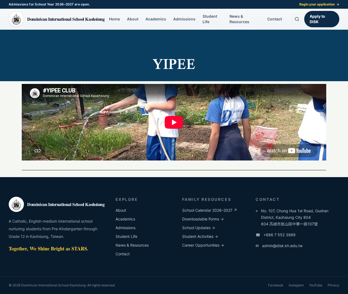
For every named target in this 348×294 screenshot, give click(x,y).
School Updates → (198, 227)
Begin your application (319, 4)
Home (114, 19)
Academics (155, 19)
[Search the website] (297, 19)
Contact (274, 19)
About (132, 19)
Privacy (333, 285)
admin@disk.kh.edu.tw (279, 245)
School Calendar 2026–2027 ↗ (209, 210)
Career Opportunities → (203, 245)
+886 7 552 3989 (276, 234)
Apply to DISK (317, 19)
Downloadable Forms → (203, 219)
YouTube (315, 285)
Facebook (275, 285)
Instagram (296, 285)
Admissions (184, 19)
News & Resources (239, 19)
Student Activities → (200, 236)
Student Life (210, 19)
